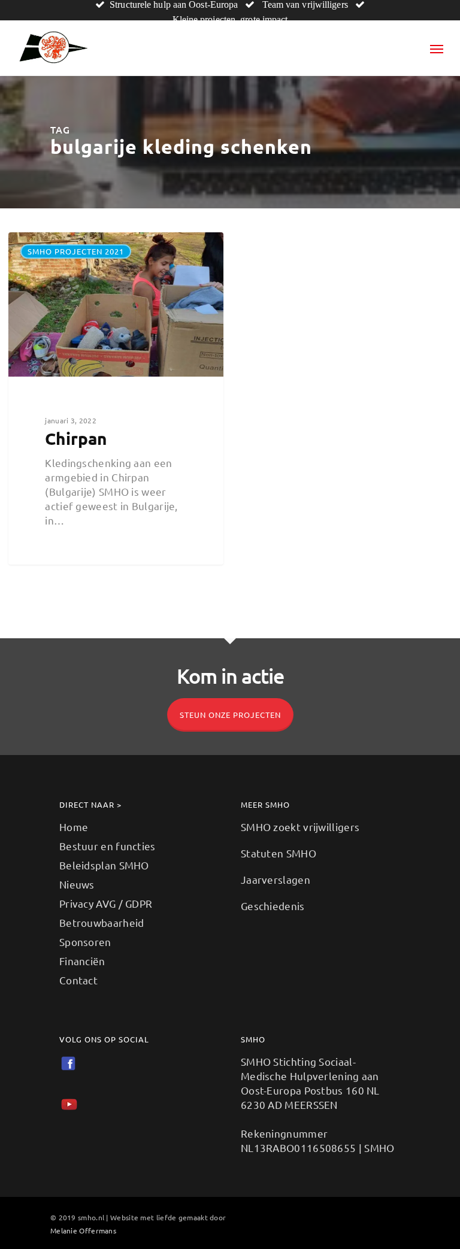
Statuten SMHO (278, 853)
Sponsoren (85, 941)
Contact (78, 980)
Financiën (82, 960)
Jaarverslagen (275, 879)
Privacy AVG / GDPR (105, 903)
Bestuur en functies (107, 845)
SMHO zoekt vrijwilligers (300, 826)
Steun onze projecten (230, 715)
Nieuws (77, 884)
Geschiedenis (273, 905)
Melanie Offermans (83, 1230)
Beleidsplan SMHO (104, 865)
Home (73, 826)
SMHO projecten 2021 (76, 251)
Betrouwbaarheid (101, 922)
